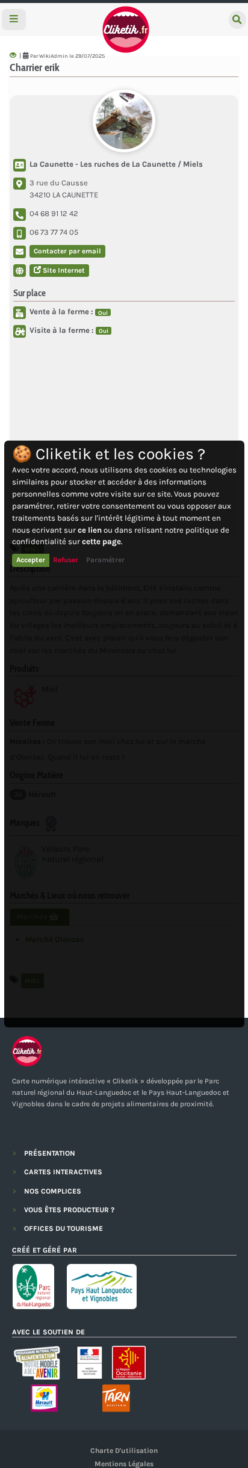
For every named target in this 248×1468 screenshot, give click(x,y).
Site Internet (63, 270)
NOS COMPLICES (52, 1191)
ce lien (90, 529)
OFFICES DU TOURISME (63, 1228)
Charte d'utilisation (124, 1450)
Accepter (30, 560)
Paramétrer (105, 560)
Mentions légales (124, 1464)
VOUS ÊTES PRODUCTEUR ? (69, 1210)
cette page (101, 541)
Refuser (65, 560)
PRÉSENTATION (49, 1153)
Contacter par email (67, 251)
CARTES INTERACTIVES (63, 1172)
